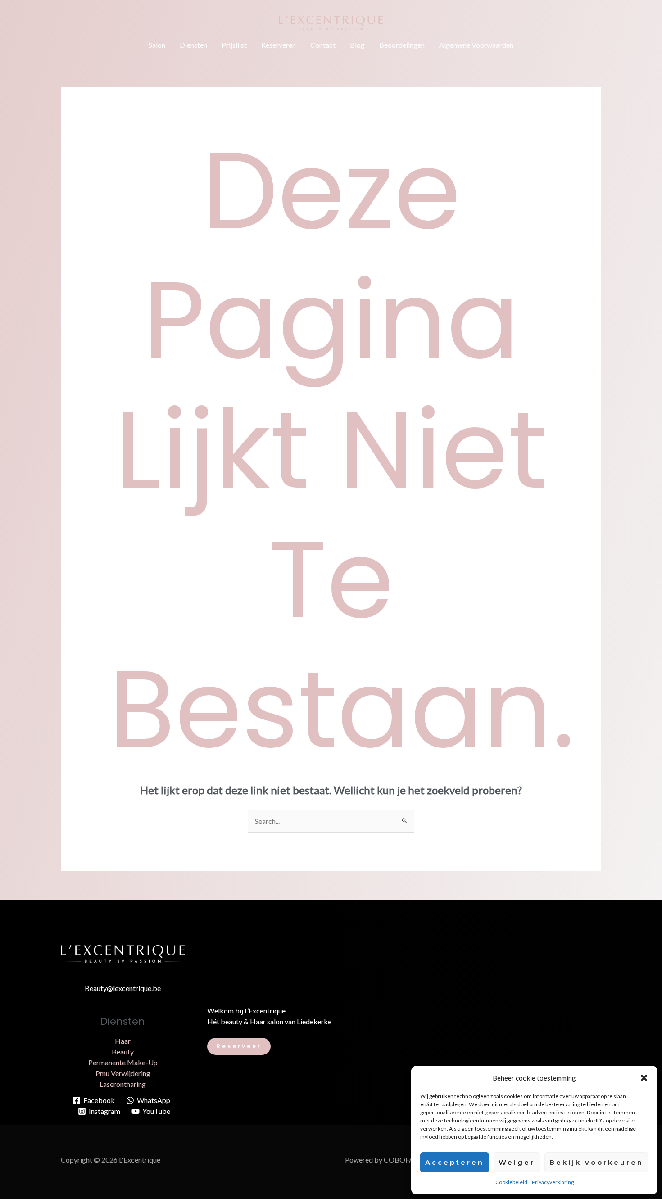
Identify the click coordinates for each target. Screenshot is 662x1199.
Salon (157, 45)
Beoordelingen (402, 45)
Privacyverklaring (553, 1182)
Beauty (123, 1051)
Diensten (193, 45)
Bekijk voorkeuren (596, 1162)
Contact (323, 45)
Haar (123, 1040)
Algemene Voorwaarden (476, 45)
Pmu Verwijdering (122, 1073)
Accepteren (454, 1162)
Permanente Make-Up (123, 1062)
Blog (357, 45)
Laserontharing (123, 1084)
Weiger (517, 1162)
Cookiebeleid (511, 1182)
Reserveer (239, 1046)
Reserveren (278, 45)
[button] (643, 1077)
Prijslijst (234, 45)
